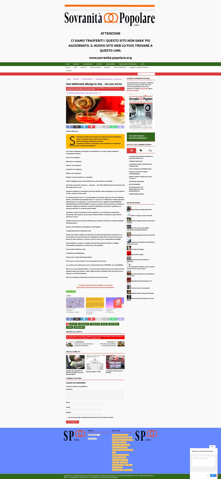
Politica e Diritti (93, 93)
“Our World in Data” (117, 467)
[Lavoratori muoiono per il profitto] (115, 362)
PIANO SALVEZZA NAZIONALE (128, 64)
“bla (114, 452)
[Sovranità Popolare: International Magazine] (141, 113)
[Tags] (141, 150)
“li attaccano (128, 464)
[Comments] (150, 150)
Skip (207, 475)
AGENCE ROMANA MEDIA (136, 194)
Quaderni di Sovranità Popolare (138, 67)
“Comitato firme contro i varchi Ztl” (120, 454)
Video (75, 67)
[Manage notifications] (217, 475)
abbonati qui (144, 88)
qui (102, 338)
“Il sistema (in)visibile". (118, 464)
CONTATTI (99, 64)
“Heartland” (115, 462)
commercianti (83, 324)
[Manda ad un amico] (98, 126)
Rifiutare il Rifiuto (70, 308)
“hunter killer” (124, 462)
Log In (142, 64)
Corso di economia (95, 67)
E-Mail (68, 407)
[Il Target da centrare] (115, 302)
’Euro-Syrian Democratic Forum (120, 447)
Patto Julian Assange (137, 254)
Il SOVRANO (69, 70)
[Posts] (131, 150)
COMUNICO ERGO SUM (135, 161)
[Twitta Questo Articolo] (77, 126)
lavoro (69, 327)
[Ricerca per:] (146, 74)
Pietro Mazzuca (81, 93)
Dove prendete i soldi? (93, 371)
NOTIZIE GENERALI (134, 184)
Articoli (68, 67)
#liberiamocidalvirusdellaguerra (120, 437)
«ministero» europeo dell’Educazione (121, 444)
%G (130, 437)
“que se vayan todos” (117, 469)
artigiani (73, 324)
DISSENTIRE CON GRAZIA (136, 181)
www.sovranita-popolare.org (110, 57)
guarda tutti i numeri (133, 90)
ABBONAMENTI (110, 64)
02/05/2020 (71, 93)
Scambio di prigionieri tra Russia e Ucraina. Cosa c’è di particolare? (74, 372)
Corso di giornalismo (120, 67)
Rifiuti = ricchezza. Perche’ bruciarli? (141, 215)
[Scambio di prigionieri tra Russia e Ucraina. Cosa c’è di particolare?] (75, 362)
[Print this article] (106, 126)
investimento (114, 324)
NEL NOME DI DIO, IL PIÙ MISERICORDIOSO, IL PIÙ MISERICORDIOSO (136, 189)
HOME (67, 64)
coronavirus (95, 324)
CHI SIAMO (76, 64)
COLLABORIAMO (88, 64)
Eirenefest (107, 67)
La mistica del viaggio (137, 249)
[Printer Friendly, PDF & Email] (71, 291)
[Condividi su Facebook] (69, 126)
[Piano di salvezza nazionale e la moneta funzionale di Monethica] (95, 302)
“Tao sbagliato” (128, 469)
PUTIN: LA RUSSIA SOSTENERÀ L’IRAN (140, 169)
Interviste (83, 67)
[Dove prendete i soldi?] (95, 362)
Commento (69, 389)
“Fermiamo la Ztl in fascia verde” (120, 459)
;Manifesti (123, 442)
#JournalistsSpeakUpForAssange (120, 434)
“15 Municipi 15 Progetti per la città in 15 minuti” (123, 449)
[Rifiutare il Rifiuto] (75, 302)
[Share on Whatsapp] (113, 126)
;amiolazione (116, 442)
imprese (104, 324)
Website (68, 412)
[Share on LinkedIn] (84, 126)
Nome (67, 402)
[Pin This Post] (91, 126)
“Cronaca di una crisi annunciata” (140, 288)
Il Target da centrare (111, 308)
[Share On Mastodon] (120, 126)
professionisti (79, 327)
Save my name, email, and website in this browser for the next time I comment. (90, 417)
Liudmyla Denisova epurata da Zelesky (142, 293)
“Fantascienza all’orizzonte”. (119, 457)
